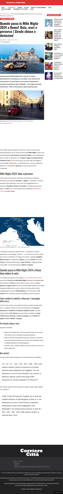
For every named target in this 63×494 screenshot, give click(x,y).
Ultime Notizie (11, 7)
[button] (2, 10)
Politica (26, 7)
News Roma (7, 14)
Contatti (16, 465)
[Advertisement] (22, 137)
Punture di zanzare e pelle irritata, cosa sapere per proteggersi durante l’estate (58, 22)
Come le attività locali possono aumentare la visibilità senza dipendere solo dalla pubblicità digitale (58, 35)
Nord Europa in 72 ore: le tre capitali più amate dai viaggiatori (58, 55)
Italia (49, 7)
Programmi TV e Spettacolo (20, 9)
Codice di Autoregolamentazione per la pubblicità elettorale (32, 466)
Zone (3, 7)
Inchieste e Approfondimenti (38, 7)
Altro (31, 9)
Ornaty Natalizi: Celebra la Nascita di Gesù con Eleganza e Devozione (58, 65)
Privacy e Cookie (18, 461)
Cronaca (20, 7)
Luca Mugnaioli (5, 42)
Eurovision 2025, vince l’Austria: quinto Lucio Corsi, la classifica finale (58, 75)
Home (1, 14)
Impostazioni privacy (58, 492)
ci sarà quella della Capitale (32, 278)
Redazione (16, 463)
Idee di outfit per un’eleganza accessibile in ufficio (58, 46)
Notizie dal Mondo (6, 9)
